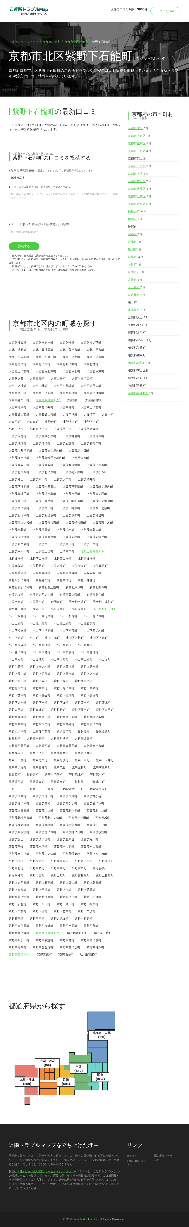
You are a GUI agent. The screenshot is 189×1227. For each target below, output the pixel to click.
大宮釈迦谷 (16, 378)
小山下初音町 (68, 630)
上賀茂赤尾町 (17, 436)
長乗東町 (33, 774)
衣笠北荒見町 (17, 573)
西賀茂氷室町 (98, 832)
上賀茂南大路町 (46, 537)
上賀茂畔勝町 (71, 436)
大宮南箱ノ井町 (43, 407)
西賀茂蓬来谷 (65, 839)
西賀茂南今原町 (64, 846)
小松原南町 (79, 609)
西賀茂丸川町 (89, 839)
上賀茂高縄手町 (19, 494)
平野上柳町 (16, 861)
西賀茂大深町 (68, 796)
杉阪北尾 (84, 731)
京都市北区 (138, 128)
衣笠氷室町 (16, 602)
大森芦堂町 (70, 414)
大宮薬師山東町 (46, 414)
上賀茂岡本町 (44, 465)
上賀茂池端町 (41, 443)
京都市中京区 (139, 151)
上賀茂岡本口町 (19, 465)
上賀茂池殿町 (17, 443)
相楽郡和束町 (137, 355)
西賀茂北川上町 (97, 810)
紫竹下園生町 (41, 695)
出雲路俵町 (67, 342)
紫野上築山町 (68, 882)
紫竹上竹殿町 (41, 674)
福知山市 (137, 211)
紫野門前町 (65, 954)
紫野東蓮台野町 (43, 947)
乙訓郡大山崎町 (138, 317)
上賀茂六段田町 (19, 551)
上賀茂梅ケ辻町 (19, 458)
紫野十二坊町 (86, 911)
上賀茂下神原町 (19, 486)
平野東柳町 (106, 861)
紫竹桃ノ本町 (17, 731)
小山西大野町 (75, 638)
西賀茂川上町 (44, 810)
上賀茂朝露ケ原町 (44, 436)
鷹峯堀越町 (79, 767)
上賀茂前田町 (41, 530)
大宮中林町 (40, 386)
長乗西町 (14, 774)
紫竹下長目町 (89, 695)
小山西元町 (64, 645)
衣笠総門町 (43, 580)
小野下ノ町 (91, 422)
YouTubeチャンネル (137, 1163)
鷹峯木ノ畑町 (83, 753)
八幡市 (135, 279)
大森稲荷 (89, 414)
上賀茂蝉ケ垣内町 (101, 486)
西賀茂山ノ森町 (46, 854)
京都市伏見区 (139, 189)
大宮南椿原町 (17, 407)
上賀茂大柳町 (80, 458)
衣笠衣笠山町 (92, 573)
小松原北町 (58, 609)
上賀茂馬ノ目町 (78, 450)
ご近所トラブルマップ (23, 42)
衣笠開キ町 (37, 602)
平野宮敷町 (37, 868)
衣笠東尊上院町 (70, 594)
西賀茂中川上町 (97, 825)
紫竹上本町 (40, 681)
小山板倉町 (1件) (104, 609)
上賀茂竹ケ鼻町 (46, 494)
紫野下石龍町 (17, 904)
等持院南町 (58, 782)
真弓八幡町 (16, 875)
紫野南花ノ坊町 (70, 947)
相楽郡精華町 (139, 363)
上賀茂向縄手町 (97, 537)
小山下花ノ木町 (94, 630)
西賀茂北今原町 (70, 810)
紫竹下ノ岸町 (17, 702)
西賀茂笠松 (43, 803)
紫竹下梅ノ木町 (64, 688)
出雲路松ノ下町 (91, 342)
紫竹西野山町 (41, 717)
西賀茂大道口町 (43, 796)
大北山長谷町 (95, 350)
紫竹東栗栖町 (17, 724)
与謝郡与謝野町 (140, 393)
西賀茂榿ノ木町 (46, 832)
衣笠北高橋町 (41, 573)
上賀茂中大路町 (43, 501)
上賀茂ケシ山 (98, 472)
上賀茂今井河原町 (20, 450)
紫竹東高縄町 (65, 724)
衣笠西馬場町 (74, 587)
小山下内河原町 (43, 630)
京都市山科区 (139, 196)
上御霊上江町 (44, 551)
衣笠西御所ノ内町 (20, 587)
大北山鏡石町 (17, 350)
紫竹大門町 (16, 710)
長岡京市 (136, 272)
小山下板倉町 (17, 630)
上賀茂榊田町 (38, 479)
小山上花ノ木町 (94, 616)
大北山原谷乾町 (19, 357)
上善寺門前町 (41, 731)
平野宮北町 (16, 868)
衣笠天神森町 (86, 580)
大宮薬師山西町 (19, 414)
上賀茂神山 (16, 479)
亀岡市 (135, 249)
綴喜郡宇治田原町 (140, 340)
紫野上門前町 (41, 890)
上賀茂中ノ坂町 (19, 508)
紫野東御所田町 (19, 940)
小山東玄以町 (65, 652)
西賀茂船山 (16, 839)
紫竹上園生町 (17, 674)
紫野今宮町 (37, 875)
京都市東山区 (137, 158)
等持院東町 (37, 782)
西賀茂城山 (102, 818)
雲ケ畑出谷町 (78, 602)
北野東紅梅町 (86, 558)
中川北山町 (97, 782)
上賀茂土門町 (71, 494)
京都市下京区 (139, 166)
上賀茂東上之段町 (20, 522)
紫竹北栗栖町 (83, 681)
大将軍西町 (43, 746)
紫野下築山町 (41, 904)
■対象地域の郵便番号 (51, 170)
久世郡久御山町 (138, 325)
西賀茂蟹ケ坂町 (67, 803)
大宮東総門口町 (19, 400)
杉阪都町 (14, 738)
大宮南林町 (67, 407)
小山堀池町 (37, 659)
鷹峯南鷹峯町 (102, 767)
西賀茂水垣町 (38, 846)
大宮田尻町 (37, 378)
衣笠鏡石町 (100, 566)
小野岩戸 (51, 422)
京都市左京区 (139, 143)
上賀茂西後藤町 (46, 515)
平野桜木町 (37, 861)
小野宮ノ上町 (38, 429)
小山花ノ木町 (17, 652)
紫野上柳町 (64, 890)
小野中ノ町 (16, 429)
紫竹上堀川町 (17, 681)
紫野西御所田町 (19, 926)
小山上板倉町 (17, 616)
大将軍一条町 (35, 738)
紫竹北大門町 (17, 688)
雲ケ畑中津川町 (103, 602)
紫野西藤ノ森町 (19, 933)
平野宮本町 (79, 868)
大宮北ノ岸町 (41, 364)
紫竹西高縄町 (17, 717)
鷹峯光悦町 (61, 760)
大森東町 (33, 422)
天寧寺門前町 (54, 774)
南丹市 (132, 302)
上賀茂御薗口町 (91, 530)
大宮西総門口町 (91, 386)
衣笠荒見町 (37, 566)
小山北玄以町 (86, 623)
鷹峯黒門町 (40, 760)
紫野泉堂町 (37, 918)
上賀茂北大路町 (19, 472)
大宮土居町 (58, 378)
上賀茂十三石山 (46, 486)
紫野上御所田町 (19, 882)
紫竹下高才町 (89, 688)
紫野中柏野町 (83, 918)
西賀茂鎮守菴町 (70, 825)
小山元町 (105, 659)
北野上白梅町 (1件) (93, 551)
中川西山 (33, 789)
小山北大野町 (38, 623)
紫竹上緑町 (61, 681)
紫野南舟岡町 (95, 947)
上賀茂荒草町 (95, 436)
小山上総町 (16, 623)
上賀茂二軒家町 (70, 508)
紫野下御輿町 (89, 904)
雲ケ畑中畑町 (17, 609)
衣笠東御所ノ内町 (41, 594)
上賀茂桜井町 (86, 479)
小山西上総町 (99, 638)
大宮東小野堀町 (94, 393)
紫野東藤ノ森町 (91, 940)
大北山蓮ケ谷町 (70, 350)
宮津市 (135, 242)
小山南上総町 (83, 659)
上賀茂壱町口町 (91, 443)
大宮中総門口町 (82, 378)
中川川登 (78, 782)
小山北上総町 (62, 623)
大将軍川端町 (59, 738)
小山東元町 (16, 659)
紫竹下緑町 (61, 702)
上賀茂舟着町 (17, 530)
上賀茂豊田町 (17, 501)
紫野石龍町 (16, 918)
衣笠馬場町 (16, 594)
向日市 (135, 264)
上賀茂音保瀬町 (70, 465)
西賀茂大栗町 (17, 796)
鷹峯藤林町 (40, 767)
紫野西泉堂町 (44, 926)
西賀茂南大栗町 (91, 846)
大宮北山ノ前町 (19, 371)
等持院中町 (97, 774)
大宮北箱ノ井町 (67, 364)
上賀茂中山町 (44, 508)
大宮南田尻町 (94, 400)
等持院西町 (16, 782)
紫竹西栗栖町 (81, 710)
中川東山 (51, 789)
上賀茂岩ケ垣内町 (50, 450)
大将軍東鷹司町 (67, 746)
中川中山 (14, 789)
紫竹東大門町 (41, 724)
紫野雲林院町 (81, 875)
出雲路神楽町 (17, 342)
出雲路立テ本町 (43, 342)
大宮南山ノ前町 (91, 407)
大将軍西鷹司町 (19, 746)
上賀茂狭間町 (71, 515)
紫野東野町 (67, 940)
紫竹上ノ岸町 (89, 674)
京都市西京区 (139, 204)
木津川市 (136, 310)
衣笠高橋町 (64, 580)
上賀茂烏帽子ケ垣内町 (50, 458)
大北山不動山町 (46, 357)
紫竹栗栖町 (40, 688)
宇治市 (135, 234)
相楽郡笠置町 (137, 348)
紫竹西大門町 (105, 710)
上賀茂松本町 (65, 530)
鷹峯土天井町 (105, 760)
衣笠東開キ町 (95, 594)
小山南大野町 (59, 659)
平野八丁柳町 (83, 861)
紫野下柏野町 (92, 897)
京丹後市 (136, 295)
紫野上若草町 (86, 890)
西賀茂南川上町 (19, 854)
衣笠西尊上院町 (49, 587)
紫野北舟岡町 (44, 897)
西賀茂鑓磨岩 (71, 854)
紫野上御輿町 (17, 890)
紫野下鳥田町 (65, 904)
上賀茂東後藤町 (49, 522)
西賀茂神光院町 (19, 825)
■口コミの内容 (39, 187)
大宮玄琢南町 (95, 371)
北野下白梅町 (38, 558)
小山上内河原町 (43, 616)
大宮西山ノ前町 (43, 393)
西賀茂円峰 (16, 846)
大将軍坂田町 (83, 738)
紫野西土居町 (68, 926)
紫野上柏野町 (105, 875)
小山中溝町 (52, 638)
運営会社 (132, 1156)
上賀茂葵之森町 (88, 429)
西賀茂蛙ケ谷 (92, 796)
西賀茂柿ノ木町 (19, 803)
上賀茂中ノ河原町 (101, 501)
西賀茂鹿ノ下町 (94, 803)
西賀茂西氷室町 (19, 832)
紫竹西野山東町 (67, 717)
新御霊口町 (64, 731)
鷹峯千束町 (82, 760)
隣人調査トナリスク (163, 1157)
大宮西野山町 (17, 393)
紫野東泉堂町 (44, 940)
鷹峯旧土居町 (17, 760)
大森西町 (14, 422)
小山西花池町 (41, 645)
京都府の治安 (51, 42)
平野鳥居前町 (59, 861)
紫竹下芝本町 (17, 695)
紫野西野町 (91, 926)
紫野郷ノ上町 (68, 897)
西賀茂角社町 (44, 825)
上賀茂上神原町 (97, 465)
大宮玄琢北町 (71, 371)
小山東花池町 (89, 652)
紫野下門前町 (17, 911)
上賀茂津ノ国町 (97, 494)
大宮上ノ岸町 (95, 357)
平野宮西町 (58, 868)
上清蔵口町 (67, 551)
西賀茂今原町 (99, 789)
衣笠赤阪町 (16, 566)
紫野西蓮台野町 (77, 933)
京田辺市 (136, 287)
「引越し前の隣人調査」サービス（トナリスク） (45, 1171)
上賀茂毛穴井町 (73, 472)
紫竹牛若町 (16, 666)
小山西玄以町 (17, 645)
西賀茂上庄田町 (19, 810)
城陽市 (135, 257)
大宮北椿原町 (17, 364)
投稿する (24, 246)
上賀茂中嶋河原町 (71, 501)
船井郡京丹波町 (138, 378)
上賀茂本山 (43, 544)
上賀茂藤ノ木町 (102, 522)
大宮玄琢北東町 (46, 371)
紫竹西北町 (103, 702)
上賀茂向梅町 (71, 537)
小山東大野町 (41, 652)
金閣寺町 (57, 602)
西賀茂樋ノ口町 (73, 832)
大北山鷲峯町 (88, 954)
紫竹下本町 (40, 702)
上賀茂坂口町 (62, 479)
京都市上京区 (139, 136)
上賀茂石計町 (65, 443)
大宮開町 (73, 400)
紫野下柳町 (40, 911)
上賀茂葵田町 (62, 429)
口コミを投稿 (165, 11)
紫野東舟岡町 (17, 947)
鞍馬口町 (38, 609)
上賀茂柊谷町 (95, 515)
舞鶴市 (135, 219)
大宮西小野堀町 (64, 386)
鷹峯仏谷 (60, 767)
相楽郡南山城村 (138, 370)
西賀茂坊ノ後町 (40, 839)
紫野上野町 (58, 875)
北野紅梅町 (16, 558)
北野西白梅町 (62, 558)
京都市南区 (138, 174)
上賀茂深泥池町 (19, 537)
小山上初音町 (68, 616)
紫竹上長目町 (65, 674)
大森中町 (108, 414)
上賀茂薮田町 (65, 544)
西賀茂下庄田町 (78, 818)
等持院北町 (76, 774)
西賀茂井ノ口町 (73, 789)
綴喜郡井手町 (137, 332)
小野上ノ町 (70, 422)
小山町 (34, 638)
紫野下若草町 (62, 911)
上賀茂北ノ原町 (46, 472)
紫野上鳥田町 (92, 882)
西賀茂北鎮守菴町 (20, 818)
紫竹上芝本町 (89, 666)
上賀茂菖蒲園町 (73, 486)
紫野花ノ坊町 (103, 933)
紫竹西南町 (82, 702)
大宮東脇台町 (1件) (48, 400)
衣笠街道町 (79, 566)
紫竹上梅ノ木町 (40, 666)
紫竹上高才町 (65, 666)
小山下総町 (16, 638)
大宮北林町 (91, 364)
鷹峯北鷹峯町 (59, 753)
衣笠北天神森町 (67, 573)
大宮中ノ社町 (17, 386)
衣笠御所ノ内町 (19, 580)
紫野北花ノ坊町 (19, 897)
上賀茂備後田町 (76, 522)
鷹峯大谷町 (16, 753)
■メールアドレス (39, 224)
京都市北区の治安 (76, 42)
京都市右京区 (139, 181)
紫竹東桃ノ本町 (91, 724)
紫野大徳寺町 (59, 918)
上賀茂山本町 (89, 544)
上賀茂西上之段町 (98, 508)
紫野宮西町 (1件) (20, 954)
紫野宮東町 (44, 954)
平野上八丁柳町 (97, 854)
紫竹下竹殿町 (65, 695)
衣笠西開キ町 (98, 587)
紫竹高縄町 (37, 710)
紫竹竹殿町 (58, 710)
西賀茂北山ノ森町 (50, 818)
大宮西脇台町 (68, 393)
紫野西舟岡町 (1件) (48, 933)
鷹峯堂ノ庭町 (17, 767)
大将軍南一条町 (94, 746)
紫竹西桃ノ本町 (94, 717)
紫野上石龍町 (44, 882)
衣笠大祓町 (58, 566)
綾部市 (132, 227)
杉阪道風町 (103, 731)
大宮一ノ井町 (71, 357)
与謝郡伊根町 (137, 385)
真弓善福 (99, 868)
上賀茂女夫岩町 (19, 544)
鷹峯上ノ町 (37, 753)
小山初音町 (85, 645)
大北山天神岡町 (43, 350)
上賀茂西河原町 (19, 515)
